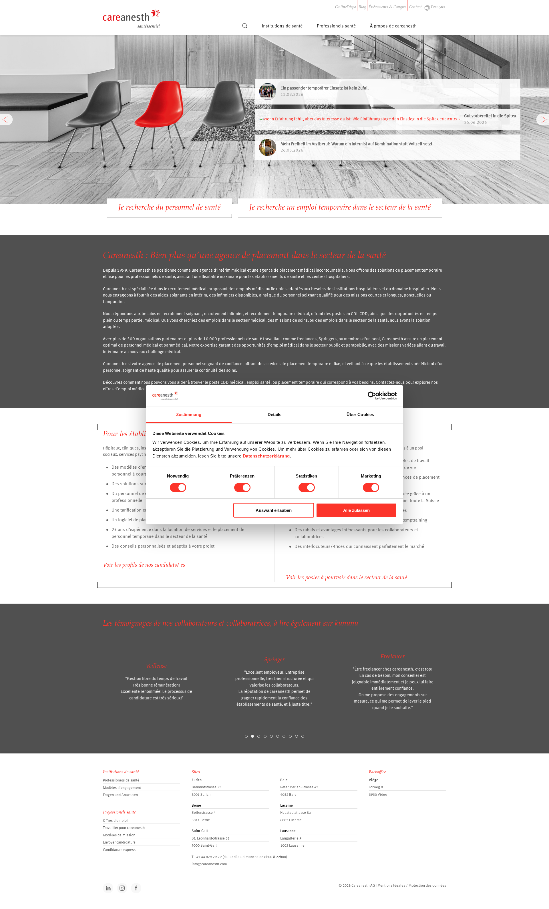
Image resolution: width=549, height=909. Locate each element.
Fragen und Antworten (120, 795)
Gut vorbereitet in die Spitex (490, 116)
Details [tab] (275, 414)
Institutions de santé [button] (282, 26)
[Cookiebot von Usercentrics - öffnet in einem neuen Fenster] (372, 395)
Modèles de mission (119, 835)
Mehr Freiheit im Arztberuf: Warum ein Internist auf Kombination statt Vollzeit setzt (356, 144)
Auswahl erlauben (274, 510)
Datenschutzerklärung (266, 455)
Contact (415, 7)
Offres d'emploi (115, 821)
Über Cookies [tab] (360, 414)
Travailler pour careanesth (124, 828)
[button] (244, 28)
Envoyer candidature (119, 842)
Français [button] (438, 7)
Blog (362, 7)
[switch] (242, 487)
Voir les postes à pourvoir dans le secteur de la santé (346, 578)
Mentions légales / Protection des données (411, 886)
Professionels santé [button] (336, 26)
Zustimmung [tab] (189, 414)
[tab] (246, 736)
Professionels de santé (121, 780)
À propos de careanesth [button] (393, 26)
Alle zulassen (356, 510)
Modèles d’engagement (122, 788)
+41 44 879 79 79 (208, 857)
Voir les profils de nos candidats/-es (144, 565)
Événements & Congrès (387, 7)
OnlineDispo (345, 7)
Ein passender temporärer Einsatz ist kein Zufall (325, 88)
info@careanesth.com (209, 864)
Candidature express (119, 850)
